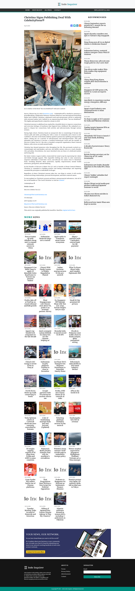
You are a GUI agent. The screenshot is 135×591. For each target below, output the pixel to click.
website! (61, 180)
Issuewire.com (47, 113)
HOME (27, 10)
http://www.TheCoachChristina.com (35, 204)
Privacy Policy (65, 571)
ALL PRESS (48, 10)
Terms (63, 569)
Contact (63, 576)
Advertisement (66, 574)
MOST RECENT (37, 10)
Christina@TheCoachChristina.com (35, 194)
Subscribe (97, 577)
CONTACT (57, 10)
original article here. (68, 210)
